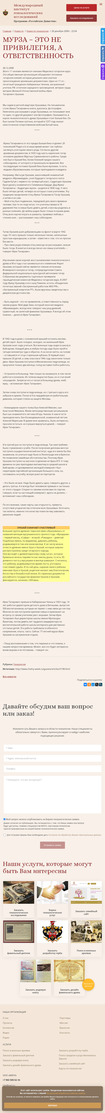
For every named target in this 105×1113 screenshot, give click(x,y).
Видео (6, 1032)
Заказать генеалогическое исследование (18, 913)
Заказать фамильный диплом (18, 952)
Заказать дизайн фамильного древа (69, 991)
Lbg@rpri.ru (9, 1085)
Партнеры (65, 1017)
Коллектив (8, 1027)
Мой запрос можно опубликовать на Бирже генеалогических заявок (42, 819)
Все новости (9, 676)
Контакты (65, 1032)
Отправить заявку (52, 845)
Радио (6, 1037)
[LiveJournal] (100, 684)
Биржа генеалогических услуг (52, 913)
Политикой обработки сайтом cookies (65, 1093)
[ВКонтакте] (85, 684)
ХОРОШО (52, 1105)
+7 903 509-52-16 (11, 1080)
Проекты (7, 1022)
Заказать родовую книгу (35, 991)
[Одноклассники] (89, 684)
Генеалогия (19, 664)
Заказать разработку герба (52, 952)
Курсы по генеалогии (70, 1068)
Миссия (64, 1022)
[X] (96, 684)
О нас (6, 1017)
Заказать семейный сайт (86, 912)
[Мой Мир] (93, 684)
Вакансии (65, 1027)
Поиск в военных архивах (86, 952)
